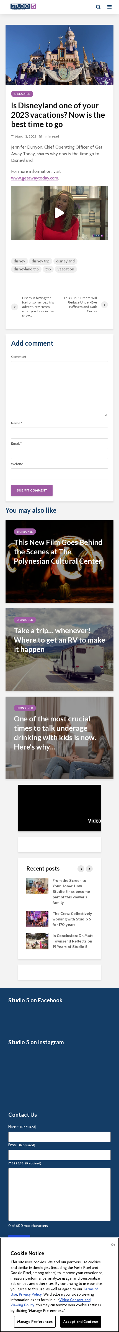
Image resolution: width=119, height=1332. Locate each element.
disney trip (41, 261)
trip (48, 269)
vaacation (66, 269)
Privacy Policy (30, 1294)
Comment (18, 356)
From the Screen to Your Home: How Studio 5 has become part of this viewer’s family (71, 891)
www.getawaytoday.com (34, 178)
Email (16, 443)
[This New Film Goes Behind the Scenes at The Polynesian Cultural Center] (59, 561)
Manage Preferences (35, 1321)
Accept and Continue (80, 1321)
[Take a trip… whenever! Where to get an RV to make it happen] (59, 649)
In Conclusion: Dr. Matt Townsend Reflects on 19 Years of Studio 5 (73, 941)
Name (16, 423)
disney (19, 261)
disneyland (65, 261)
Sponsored (22, 94)
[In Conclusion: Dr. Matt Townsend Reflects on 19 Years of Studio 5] (37, 940)
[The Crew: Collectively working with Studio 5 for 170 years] (37, 918)
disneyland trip (26, 269)
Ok (113, 1245)
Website (17, 464)
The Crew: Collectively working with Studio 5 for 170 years (72, 919)
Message (24, 1163)
